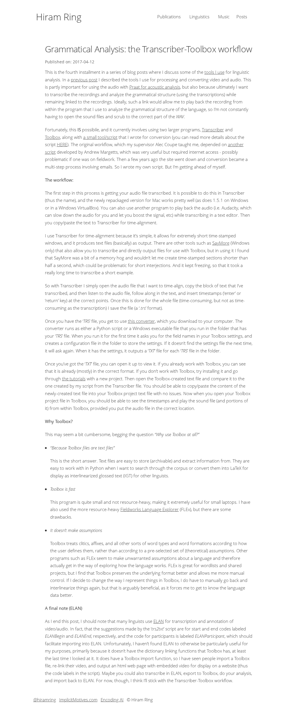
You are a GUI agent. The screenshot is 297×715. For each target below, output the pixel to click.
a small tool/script (100, 137)
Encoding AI (112, 700)
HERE (62, 144)
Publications (169, 16)
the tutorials (74, 378)
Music (223, 16)
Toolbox (52, 137)
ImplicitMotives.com (78, 700)
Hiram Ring (59, 16)
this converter (141, 321)
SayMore (220, 243)
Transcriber (213, 129)
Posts (241, 16)
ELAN (158, 621)
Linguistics (199, 16)
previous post (84, 80)
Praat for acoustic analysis (154, 87)
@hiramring (44, 700)
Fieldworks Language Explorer (149, 509)
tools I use (214, 72)
